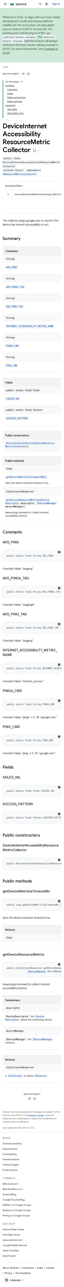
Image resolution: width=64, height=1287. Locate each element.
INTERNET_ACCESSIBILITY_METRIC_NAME (29, 326)
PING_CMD (11, 365)
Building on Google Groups (17, 1210)
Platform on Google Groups (17, 1204)
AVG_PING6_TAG (15, 286)
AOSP (5, 67)
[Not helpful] (28, 73)
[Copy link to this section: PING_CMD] (23, 727)
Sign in (56, 3)
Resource (40, 1075)
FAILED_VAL (12, 398)
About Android (11, 1268)
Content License (36, 1115)
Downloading (10, 1154)
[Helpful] (23, 73)
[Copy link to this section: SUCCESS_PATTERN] (36, 804)
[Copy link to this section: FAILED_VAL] (24, 778)
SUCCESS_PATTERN (17, 418)
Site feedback (23, 1273)
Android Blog (9, 1194)
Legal (40, 1268)
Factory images (11, 1164)
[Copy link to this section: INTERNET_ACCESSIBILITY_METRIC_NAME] (15, 655)
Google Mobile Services (15, 1245)
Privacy (8, 1273)
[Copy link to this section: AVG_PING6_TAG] (32, 579)
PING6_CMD (12, 345)
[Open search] (40, 4)
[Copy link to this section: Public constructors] (43, 836)
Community (28, 1268)
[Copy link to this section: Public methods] (35, 881)
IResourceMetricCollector (19, 174)
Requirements (10, 1148)
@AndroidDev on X (12, 1189)
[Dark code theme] (59, 552)
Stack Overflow (11, 1250)
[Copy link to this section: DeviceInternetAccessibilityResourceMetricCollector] (30, 850)
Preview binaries (11, 1159)
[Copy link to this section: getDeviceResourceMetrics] (47, 955)
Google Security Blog (14, 1199)
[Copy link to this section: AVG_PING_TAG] (30, 615)
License (50, 1268)
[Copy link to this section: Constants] (25, 532)
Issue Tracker (9, 1255)
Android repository (12, 1143)
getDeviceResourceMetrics (23, 499)
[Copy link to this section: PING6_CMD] (25, 691)
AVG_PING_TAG (14, 306)
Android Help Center (13, 1229)
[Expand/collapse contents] (22, 82)
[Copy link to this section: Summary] (24, 239)
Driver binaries (10, 1169)
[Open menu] (5, 4)
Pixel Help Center (11, 1234)
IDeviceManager (47, 503)
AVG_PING (11, 267)
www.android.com (12, 1239)
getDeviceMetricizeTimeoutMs (25, 476)
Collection (15, 1075)
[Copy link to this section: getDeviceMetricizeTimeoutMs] (53, 892)
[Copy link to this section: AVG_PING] (22, 543)
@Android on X (10, 1183)
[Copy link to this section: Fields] (16, 768)
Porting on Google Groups (16, 1215)
